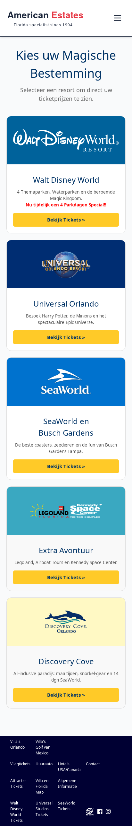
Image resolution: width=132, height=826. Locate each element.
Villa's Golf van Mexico (43, 747)
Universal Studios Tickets (44, 808)
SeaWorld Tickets (66, 806)
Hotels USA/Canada (69, 766)
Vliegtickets (20, 764)
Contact (93, 764)
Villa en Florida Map (42, 786)
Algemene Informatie (67, 783)
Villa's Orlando (17, 744)
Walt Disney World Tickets (16, 811)
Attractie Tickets (18, 783)
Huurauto (44, 764)
